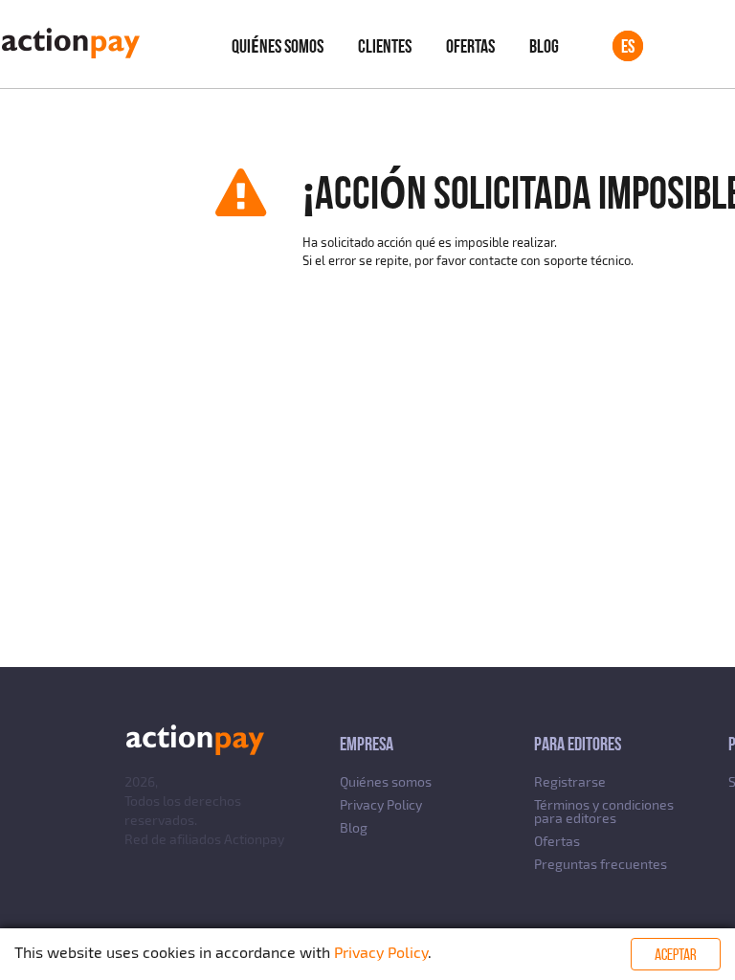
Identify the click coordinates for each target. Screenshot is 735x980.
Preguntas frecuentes (600, 864)
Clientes (385, 45)
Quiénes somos (277, 45)
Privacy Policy (381, 804)
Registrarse (570, 781)
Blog (544, 45)
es (628, 45)
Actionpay (254, 839)
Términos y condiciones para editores (604, 811)
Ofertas (470, 45)
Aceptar (676, 954)
